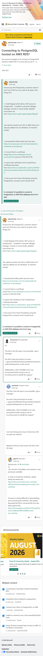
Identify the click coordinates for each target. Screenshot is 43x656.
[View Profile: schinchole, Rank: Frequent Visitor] (8, 386)
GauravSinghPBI (22, 630)
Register (32, 24)
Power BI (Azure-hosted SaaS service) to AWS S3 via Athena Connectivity (23, 626)
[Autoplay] (18, 574)
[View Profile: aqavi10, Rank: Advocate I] (10, 460)
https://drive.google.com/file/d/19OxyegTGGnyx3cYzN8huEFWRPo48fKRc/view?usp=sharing (24, 510)
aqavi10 (15, 459)
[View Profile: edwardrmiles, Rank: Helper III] (4, 43)
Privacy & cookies (19, 645)
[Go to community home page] (15, 24)
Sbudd (19, 620)
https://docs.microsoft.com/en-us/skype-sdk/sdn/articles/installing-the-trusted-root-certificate (24, 484)
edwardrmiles (12, 42)
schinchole (15, 385)
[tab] (21, 574)
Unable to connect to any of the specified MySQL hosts (23, 616)
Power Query (7, 30)
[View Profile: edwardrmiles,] (6, 83)
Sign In (38, 24)
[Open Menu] (40, 30)
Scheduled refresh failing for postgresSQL (21, 599)
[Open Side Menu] (3, 24)
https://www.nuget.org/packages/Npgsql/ (23, 114)
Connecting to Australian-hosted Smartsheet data (22, 590)
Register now (7, 17)
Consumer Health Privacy (29, 652)
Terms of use (31, 645)
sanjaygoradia (18, 610)
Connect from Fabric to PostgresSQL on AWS (22, 607)
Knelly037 (18, 602)
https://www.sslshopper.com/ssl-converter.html (24, 291)
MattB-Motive (20, 594)
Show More (7, 65)
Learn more (28, 37)
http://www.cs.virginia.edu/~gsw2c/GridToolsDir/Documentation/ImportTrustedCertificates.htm (21, 170)
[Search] (26, 24)
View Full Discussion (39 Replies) (13, 211)
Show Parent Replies (7, 214)
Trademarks (5, 649)
